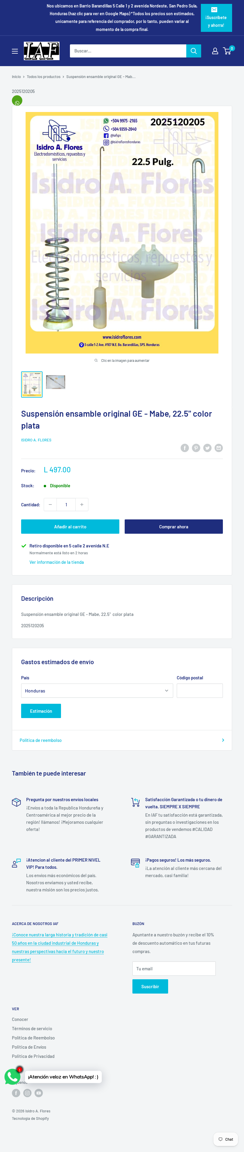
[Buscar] (193, 50)
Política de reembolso (41, 740)
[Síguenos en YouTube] (39, 1093)
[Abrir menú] (15, 51)
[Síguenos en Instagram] (27, 1093)
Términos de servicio (32, 1028)
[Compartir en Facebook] (185, 447)
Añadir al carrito (70, 526)
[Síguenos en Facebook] (16, 1093)
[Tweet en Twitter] (207, 447)
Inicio (16, 76)
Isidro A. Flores (36, 440)
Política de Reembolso (33, 1037)
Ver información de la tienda (56, 562)
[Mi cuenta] (215, 51)
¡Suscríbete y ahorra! (216, 21)
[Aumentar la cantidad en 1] (82, 504)
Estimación (41, 711)
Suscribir (150, 986)
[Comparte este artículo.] (17, 100)
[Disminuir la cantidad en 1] (50, 504)
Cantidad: (30, 504)
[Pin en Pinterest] (196, 447)
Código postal (190, 677)
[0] (227, 51)
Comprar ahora (173, 526)
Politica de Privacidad (33, 1056)
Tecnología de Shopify (30, 1118)
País (25, 677)
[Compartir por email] (219, 447)
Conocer (20, 1019)
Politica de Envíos (29, 1047)
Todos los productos (43, 76)
